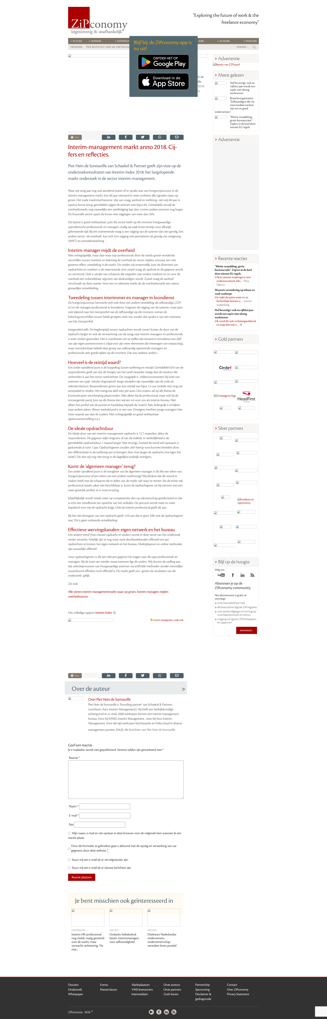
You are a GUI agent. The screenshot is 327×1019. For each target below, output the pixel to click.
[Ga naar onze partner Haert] (225, 486)
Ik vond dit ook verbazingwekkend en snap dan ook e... (236, 323)
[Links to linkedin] (242, 576)
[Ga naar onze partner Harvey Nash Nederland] (225, 412)
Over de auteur (91, 689)
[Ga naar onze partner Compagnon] (225, 397)
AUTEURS (225, 41)
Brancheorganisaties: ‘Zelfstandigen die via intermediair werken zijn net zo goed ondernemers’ (234, 105)
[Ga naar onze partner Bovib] (246, 382)
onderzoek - (79, 930)
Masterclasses (108, 990)
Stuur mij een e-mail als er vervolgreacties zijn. (100, 860)
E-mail (74, 815)
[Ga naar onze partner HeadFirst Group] (246, 397)
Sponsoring (202, 990)
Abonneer (246, 630)
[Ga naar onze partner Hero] (246, 412)
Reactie (74, 758)
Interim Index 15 (105, 613)
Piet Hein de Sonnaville (196, 79)
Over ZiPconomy (237, 990)
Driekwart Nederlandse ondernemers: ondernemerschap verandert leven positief (161, 940)
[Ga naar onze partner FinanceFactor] (246, 352)
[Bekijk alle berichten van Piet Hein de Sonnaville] (198, 63)
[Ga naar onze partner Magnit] (225, 382)
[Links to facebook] (233, 576)
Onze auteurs (172, 985)
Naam (73, 806)
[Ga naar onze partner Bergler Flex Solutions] (225, 545)
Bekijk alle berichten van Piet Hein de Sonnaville (145, 730)
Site (71, 824)
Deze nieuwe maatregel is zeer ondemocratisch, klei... (233, 281)
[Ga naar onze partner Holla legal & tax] (246, 486)
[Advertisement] (236, 197)
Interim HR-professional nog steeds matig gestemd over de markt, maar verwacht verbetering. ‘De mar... (88, 941)
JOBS (201, 41)
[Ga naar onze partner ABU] (246, 516)
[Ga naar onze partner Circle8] (225, 367)
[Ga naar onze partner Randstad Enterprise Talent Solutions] (225, 442)
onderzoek (179, 620)
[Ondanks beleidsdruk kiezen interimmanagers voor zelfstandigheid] (126, 918)
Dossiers (96, 41)
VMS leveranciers (142, 990)
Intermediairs (140, 994)
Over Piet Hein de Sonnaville (109, 699)
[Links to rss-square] (252, 576)
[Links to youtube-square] (221, 576)
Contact (232, 985)
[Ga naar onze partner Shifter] (225, 471)
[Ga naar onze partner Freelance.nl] (246, 501)
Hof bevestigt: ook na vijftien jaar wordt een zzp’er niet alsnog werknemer (242, 88)
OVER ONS (251, 41)
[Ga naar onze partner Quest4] (225, 456)
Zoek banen (171, 994)
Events (104, 985)
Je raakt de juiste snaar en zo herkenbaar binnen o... (234, 301)
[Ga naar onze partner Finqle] (225, 352)
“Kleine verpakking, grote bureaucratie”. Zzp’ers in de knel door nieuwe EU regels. (243, 122)
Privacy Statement (238, 994)
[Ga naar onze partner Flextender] (246, 367)
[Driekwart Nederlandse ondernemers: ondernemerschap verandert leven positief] (163, 918)
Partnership (202, 985)
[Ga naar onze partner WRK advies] (246, 545)
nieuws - (115, 930)
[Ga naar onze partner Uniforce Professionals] (246, 530)
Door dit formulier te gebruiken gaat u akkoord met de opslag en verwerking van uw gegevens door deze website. (123, 848)
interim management (163, 620)
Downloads (124, 41)
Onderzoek (75, 990)
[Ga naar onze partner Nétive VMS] (225, 501)
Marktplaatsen (141, 985)
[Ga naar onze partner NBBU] (225, 516)
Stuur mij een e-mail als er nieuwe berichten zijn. (101, 868)
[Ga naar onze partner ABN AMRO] (246, 471)
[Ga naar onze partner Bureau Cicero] (225, 530)
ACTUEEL (77, 41)
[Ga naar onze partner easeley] (246, 442)
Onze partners (172, 990)
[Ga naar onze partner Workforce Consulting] (246, 456)
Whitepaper (75, 994)
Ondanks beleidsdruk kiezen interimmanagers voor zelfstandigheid (124, 938)
